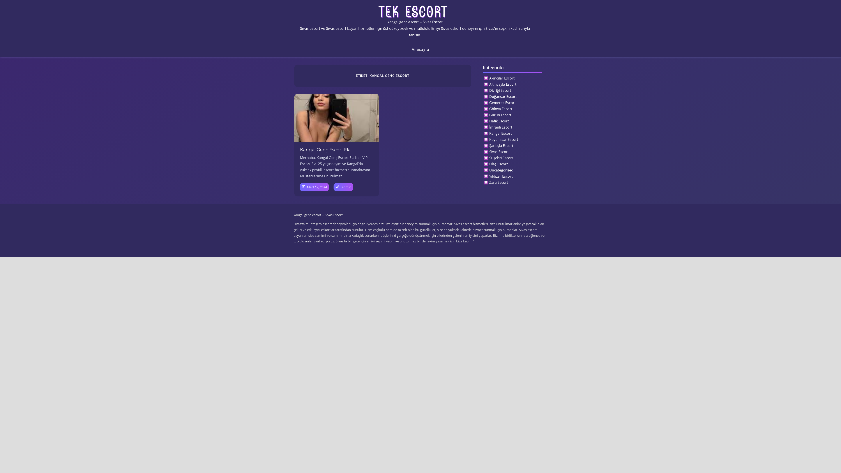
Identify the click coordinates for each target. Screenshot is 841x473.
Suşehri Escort (501, 157)
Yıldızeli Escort (501, 176)
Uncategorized (501, 170)
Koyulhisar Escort (503, 139)
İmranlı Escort (500, 127)
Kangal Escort (500, 133)
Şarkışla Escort (501, 145)
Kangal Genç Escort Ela (325, 149)
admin (346, 187)
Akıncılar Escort (502, 78)
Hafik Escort (499, 121)
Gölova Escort (500, 108)
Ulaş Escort (498, 164)
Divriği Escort (500, 90)
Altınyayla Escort (502, 84)
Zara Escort (498, 182)
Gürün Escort (500, 115)
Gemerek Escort (502, 102)
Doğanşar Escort (503, 96)
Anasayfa (420, 49)
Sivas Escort (499, 151)
